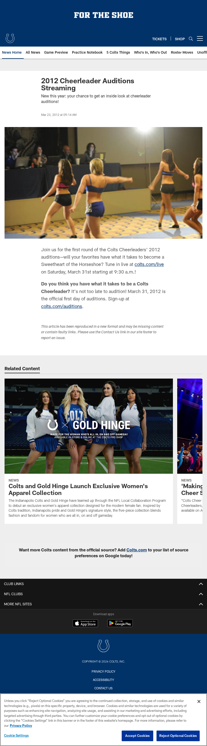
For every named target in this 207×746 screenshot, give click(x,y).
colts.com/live (149, 264)
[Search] (191, 38)
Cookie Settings (16, 735)
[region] (103, 719)
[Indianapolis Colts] (103, 646)
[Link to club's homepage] (10, 36)
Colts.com (136, 549)
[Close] (198, 701)
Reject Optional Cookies (178, 736)
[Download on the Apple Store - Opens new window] (85, 623)
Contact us (103, 688)
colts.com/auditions (61, 306)
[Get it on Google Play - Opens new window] (120, 625)
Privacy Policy (103, 671)
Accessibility (103, 679)
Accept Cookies (137, 736)
